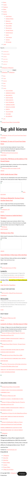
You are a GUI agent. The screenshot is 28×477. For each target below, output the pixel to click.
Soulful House (9, 32)
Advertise (5, 56)
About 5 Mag (6, 462)
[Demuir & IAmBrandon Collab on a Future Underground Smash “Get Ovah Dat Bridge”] (14, 424)
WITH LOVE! (4, 298)
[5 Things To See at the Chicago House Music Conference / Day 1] (10, 386)
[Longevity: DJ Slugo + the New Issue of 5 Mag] (8, 318)
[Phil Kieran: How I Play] (4, 227)
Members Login (6, 51)
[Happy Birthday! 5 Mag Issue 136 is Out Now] (11, 249)
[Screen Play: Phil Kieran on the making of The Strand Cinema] (9, 152)
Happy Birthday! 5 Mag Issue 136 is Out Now (14, 255)
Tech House (9, 37)
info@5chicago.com (12, 449)
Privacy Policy (6, 467)
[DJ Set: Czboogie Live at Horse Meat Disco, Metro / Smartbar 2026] (11, 355)
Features (5, 7)
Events (5, 11)
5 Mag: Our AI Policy (8, 469)
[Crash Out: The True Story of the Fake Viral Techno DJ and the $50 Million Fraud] (14, 366)
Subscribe (5, 458)
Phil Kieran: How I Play (7, 233)
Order (2, 309)
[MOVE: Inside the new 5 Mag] (10, 168)
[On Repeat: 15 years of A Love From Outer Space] (13, 135)
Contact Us (5, 64)
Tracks (5, 4)
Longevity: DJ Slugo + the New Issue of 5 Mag (14, 324)
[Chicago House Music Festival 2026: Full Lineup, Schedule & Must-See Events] (14, 346)
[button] (22, 474)
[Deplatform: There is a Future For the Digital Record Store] (14, 413)
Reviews (3, 137)
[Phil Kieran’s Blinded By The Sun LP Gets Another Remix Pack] (13, 192)
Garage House (9, 30)
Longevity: (4, 271)
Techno (8, 39)
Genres (5, 14)
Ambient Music (9, 18)
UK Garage (8, 42)
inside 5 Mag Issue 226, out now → (16, 277)
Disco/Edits (9, 25)
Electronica (9, 28)
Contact (5, 465)
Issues (2, 170)
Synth (7, 35)
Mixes (4, 9)
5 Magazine (6, 455)
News (4, 2)
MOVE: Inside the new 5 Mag (9, 174)
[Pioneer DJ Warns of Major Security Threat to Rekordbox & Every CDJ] (14, 335)
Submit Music (5, 61)
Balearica (8, 21)
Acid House (9, 16)
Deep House (9, 23)
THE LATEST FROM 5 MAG (8, 382)
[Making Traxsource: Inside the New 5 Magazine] (5, 209)
